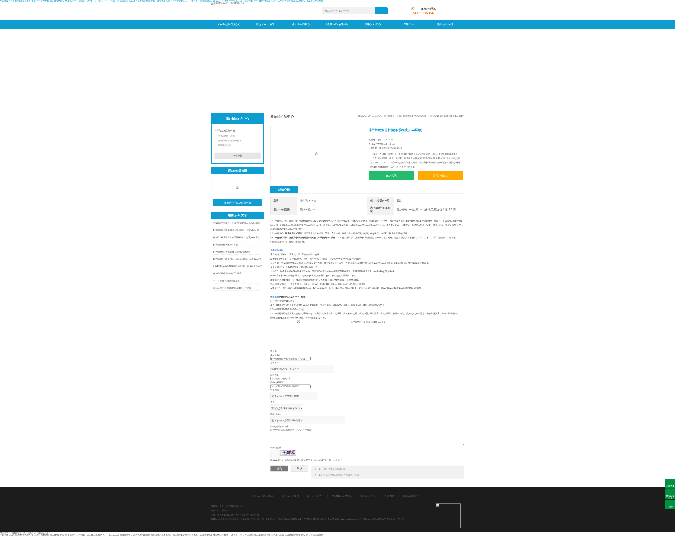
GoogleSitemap (352, 519)
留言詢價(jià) (440, 175)
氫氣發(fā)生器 (224, 145)
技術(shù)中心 (373, 24)
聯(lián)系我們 (444, 24)
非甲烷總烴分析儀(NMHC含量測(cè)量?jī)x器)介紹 (236, 230)
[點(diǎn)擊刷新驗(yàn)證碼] (288, 453)
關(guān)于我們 (265, 24)
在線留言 (408, 24)
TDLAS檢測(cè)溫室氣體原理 (226, 280)
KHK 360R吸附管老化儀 (334, 469)
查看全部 (237, 155)
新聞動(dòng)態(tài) (337, 24)
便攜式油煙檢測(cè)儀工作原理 (227, 273)
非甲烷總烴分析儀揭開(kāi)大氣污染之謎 (231, 252)
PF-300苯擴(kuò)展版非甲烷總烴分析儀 (341, 475)
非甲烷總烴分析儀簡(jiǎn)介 (225, 244)
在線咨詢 (391, 175)
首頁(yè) (362, 116)
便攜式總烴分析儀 (226, 136)
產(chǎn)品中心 (301, 24)
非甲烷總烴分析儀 (225, 130)
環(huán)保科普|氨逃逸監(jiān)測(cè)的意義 (232, 288)
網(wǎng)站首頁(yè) (229, 24)
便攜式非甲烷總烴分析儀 (229, 140)
